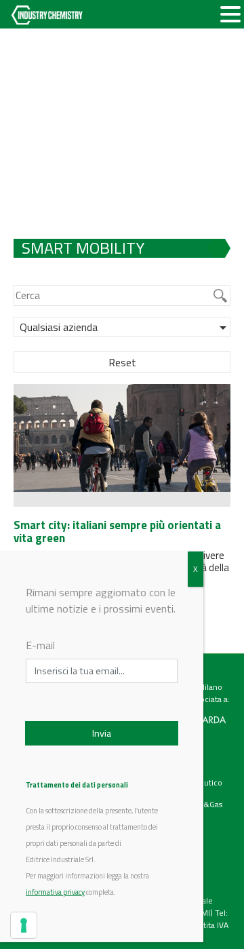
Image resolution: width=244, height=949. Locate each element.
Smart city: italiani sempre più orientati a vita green (117, 531)
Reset (122, 362)
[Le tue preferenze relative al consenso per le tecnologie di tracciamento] (24, 925)
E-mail (40, 645)
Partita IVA (210, 924)
